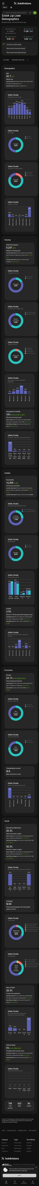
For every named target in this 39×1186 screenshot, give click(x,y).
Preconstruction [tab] (18, 60)
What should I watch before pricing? (16, 52)
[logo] (22, 4)
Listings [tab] (6, 60)
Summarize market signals (14, 44)
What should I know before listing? (16, 48)
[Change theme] (11, 7)
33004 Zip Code (22, 1130)
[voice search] (30, 13)
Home (3, 1130)
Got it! (19, 1175)
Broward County (6, 22)
